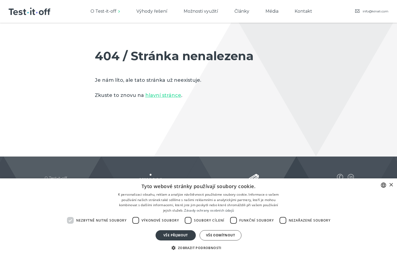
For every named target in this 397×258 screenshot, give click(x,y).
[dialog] (198, 218)
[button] (198, 248)
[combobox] (383, 185)
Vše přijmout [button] (175, 235)
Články (241, 11)
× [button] (391, 185)
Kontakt (303, 11)
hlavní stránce (163, 95)
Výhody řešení (151, 11)
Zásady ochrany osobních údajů (209, 210)
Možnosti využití (201, 11)
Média (271, 11)
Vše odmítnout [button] (220, 235)
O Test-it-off (103, 11)
